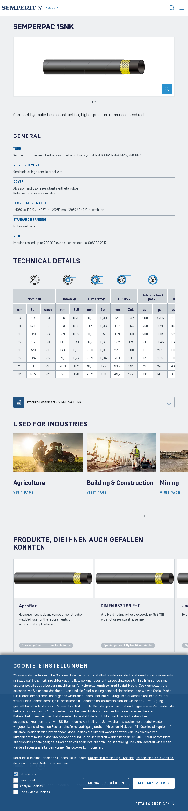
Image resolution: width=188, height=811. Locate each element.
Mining (169, 483)
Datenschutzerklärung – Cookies (111, 758)
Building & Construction (120, 483)
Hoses (51, 8)
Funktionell (28, 780)
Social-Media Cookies (35, 792)
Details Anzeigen (152, 804)
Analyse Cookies (31, 786)
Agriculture (29, 483)
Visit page (23, 493)
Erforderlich (28, 774)
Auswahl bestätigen (106, 783)
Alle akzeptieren (154, 783)
